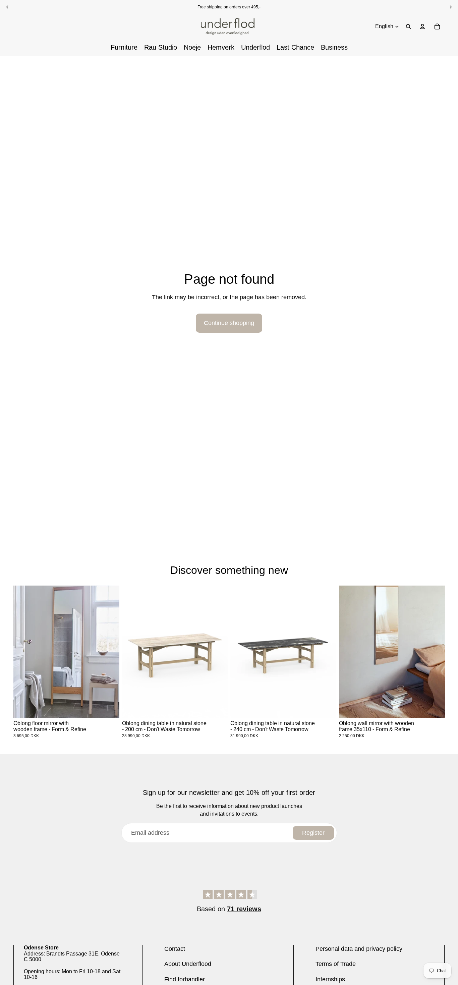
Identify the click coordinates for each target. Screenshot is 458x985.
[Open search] (408, 26)
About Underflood (187, 964)
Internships (330, 979)
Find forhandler (184, 979)
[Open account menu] (422, 26)
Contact (174, 948)
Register (313, 832)
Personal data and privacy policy (359, 948)
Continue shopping (229, 323)
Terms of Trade (336, 964)
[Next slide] (109, 652)
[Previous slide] (23, 652)
